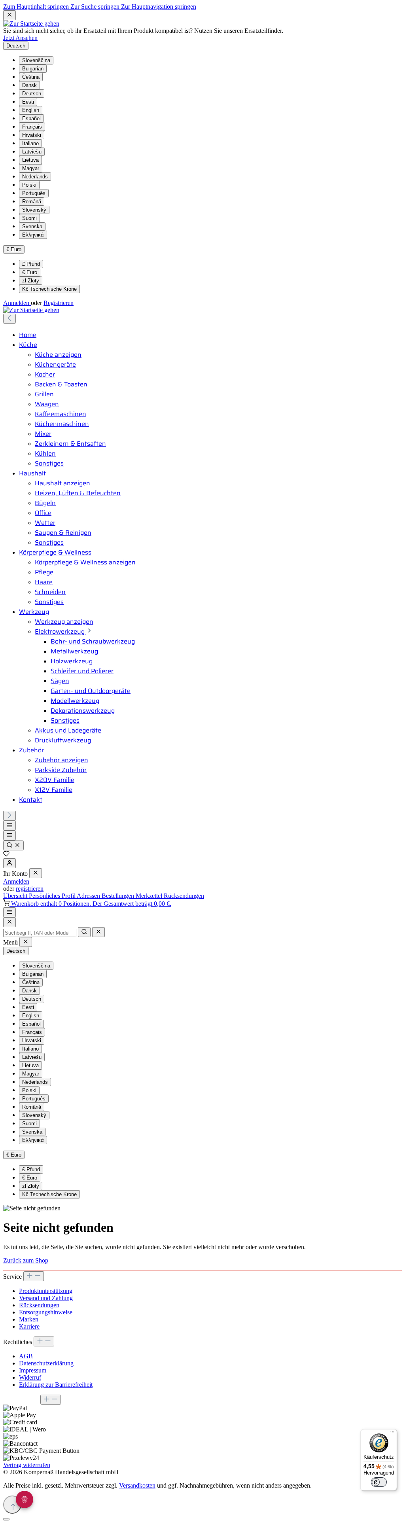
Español (31, 118)
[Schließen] (6, 1519)
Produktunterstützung (45, 1290)
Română (31, 201)
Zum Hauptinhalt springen (36, 6)
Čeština (31, 77)
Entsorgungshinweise (45, 1312)
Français (32, 127)
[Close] (9, 922)
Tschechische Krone (49, 289)
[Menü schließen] (35, 873)
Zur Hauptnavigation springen (158, 6)
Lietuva (30, 160)
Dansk (29, 85)
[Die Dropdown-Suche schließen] (98, 932)
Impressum (32, 1370)
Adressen (89, 895)
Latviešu (32, 152)
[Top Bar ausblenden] (9, 15)
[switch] (379, 1482)
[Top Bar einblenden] (9, 912)
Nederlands (35, 177)
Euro (29, 272)
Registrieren (59, 302)
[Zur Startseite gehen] (31, 23)
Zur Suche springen (95, 6)
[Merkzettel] (6, 854)
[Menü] (9, 826)
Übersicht (16, 895)
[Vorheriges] (9, 319)
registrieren (30, 888)
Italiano (30, 143)
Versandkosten (137, 1485)
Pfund (31, 264)
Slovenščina (36, 60)
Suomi (29, 218)
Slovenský (34, 210)
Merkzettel (150, 895)
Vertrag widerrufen (26, 1465)
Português (33, 193)
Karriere (29, 1326)
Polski (29, 185)
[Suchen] (13, 845)
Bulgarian (33, 69)
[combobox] (39, 933)
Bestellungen (119, 895)
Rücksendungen (184, 895)
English (30, 110)
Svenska (32, 226)
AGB (26, 1356)
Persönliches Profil (53, 895)
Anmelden (17, 302)
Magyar (30, 168)
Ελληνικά (33, 235)
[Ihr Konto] (9, 863)
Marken (28, 1319)
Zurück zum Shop (25, 1260)
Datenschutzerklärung (46, 1363)
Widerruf (30, 1377)
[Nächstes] (9, 816)
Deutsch (31, 94)
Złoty (30, 281)
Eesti (28, 102)
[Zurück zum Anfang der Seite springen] (12, 1505)
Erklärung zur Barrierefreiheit (56, 1384)
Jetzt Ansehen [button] (20, 37)
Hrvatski (31, 135)
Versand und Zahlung (46, 1298)
